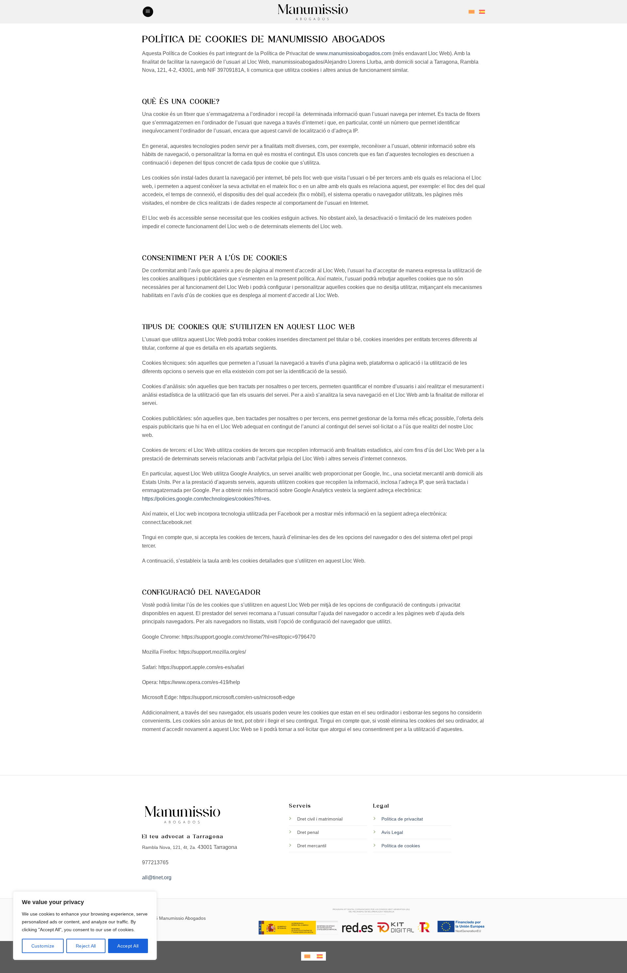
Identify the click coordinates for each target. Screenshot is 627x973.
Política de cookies (400, 845)
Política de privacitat (402, 818)
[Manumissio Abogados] (313, 12)
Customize (43, 946)
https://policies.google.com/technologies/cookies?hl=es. (206, 499)
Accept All (127, 946)
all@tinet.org (156, 877)
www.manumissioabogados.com (353, 53)
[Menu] (148, 12)
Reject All (86, 946)
